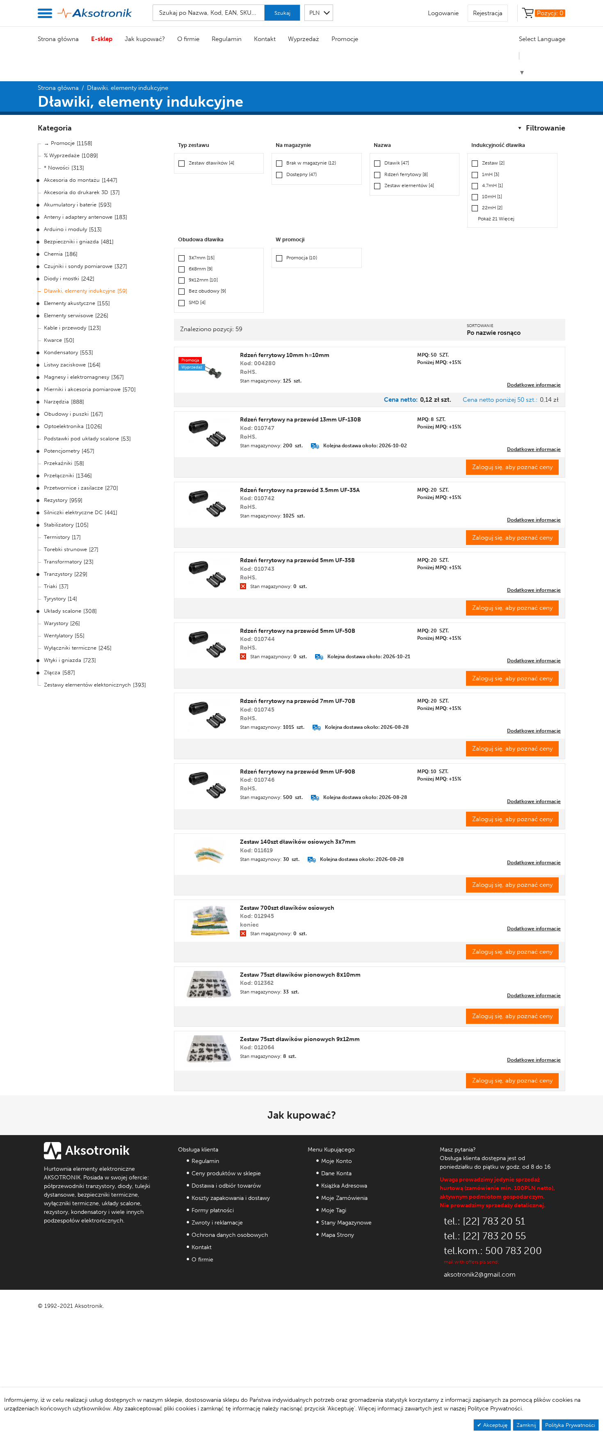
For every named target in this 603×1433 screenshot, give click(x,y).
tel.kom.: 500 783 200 (493, 1251)
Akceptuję (494, 1425)
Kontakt (265, 39)
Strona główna (58, 39)
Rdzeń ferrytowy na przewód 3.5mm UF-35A (300, 490)
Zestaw (493, 163)
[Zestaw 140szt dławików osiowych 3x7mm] (209, 854)
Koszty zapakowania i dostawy (231, 1198)
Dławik (396, 163)
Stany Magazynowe (346, 1222)
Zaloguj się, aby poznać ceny (512, 467)
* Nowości (56, 168)
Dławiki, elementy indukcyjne (79, 291)
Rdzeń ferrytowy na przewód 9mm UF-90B (297, 771)
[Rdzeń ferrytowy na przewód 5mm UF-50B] (209, 645)
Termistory (57, 537)
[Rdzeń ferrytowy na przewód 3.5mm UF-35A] (209, 504)
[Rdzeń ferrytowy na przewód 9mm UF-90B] (209, 786)
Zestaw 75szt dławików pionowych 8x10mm (300, 974)
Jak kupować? (145, 39)
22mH (492, 208)
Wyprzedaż (303, 39)
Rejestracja (487, 13)
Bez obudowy (207, 291)
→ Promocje (59, 143)
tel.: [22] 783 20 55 (485, 1236)
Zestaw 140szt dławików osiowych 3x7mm (298, 841)
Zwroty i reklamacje (217, 1222)
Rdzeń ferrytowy (406, 174)
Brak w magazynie (311, 163)
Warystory (56, 623)
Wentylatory (58, 635)
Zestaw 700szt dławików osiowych (287, 907)
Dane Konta (336, 1173)
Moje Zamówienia (344, 1198)
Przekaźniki (58, 463)
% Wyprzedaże (62, 155)
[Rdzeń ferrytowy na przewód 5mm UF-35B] (209, 575)
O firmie (188, 39)
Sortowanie (480, 325)
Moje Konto (336, 1161)
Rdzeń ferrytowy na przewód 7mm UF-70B (297, 701)
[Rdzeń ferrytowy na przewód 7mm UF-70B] (209, 716)
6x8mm (200, 269)
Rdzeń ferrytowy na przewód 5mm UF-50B (297, 630)
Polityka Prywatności (570, 1425)
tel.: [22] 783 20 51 (484, 1221)
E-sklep (101, 39)
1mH (490, 174)
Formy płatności (213, 1210)
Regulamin (227, 39)
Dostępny (301, 174)
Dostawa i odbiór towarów (226, 1185)
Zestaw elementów (409, 185)
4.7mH (492, 185)
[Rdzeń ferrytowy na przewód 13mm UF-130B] (209, 434)
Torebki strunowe (65, 549)
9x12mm (203, 280)
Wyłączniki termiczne (70, 648)
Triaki (50, 586)
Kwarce (53, 340)
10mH (492, 196)
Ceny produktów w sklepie (226, 1173)
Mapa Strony (337, 1235)
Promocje (344, 39)
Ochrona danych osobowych (230, 1235)
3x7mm (202, 258)
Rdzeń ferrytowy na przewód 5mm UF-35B (297, 560)
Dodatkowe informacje (534, 385)
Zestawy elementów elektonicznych (87, 685)
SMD (197, 302)
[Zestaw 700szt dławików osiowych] (209, 920)
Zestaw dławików (211, 163)
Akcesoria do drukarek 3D (76, 192)
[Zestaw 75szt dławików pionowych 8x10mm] (209, 986)
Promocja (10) (301, 258)
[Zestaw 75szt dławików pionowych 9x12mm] (209, 1051)
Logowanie (443, 13)
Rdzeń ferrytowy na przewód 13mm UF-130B (300, 419)
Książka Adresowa (344, 1185)
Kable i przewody (65, 328)
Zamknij (526, 1425)
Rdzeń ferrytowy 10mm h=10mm (284, 355)
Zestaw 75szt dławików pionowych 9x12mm (300, 1039)
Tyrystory (55, 598)
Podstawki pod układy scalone (81, 438)
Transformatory (63, 562)
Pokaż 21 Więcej (496, 219)
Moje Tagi (333, 1210)
